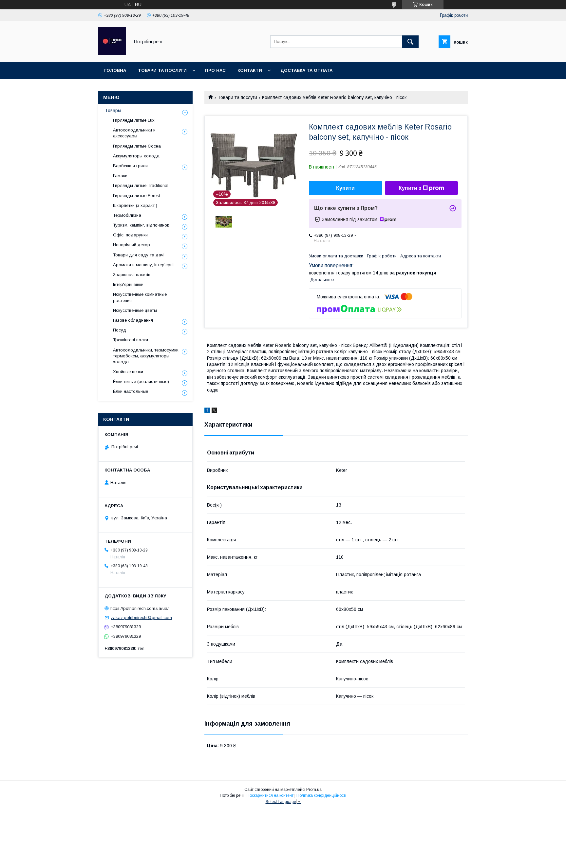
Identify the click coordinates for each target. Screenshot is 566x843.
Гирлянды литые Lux (134, 120)
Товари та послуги (162, 70)
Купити (345, 188)
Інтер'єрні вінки (128, 284)
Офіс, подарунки (130, 234)
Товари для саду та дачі (138, 254)
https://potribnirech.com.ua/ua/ (139, 608)
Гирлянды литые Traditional (140, 185)
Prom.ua (314, 789)
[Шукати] (410, 41)
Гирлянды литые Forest (136, 195)
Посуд (119, 330)
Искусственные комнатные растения (140, 297)
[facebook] (207, 411)
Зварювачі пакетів (131, 274)
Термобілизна (127, 215)
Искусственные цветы (135, 310)
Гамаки (120, 175)
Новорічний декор (131, 244)
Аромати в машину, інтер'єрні (143, 264)
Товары (113, 110)
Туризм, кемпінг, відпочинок (141, 225)
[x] (214, 411)
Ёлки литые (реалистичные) (141, 381)
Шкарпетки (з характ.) (135, 205)
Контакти (249, 70)
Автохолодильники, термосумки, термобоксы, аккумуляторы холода (146, 356)
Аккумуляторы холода (136, 155)
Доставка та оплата (306, 70)
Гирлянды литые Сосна (137, 146)
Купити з (410, 188)
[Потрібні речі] (112, 53)
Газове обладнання (133, 320)
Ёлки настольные (130, 391)
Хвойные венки (128, 371)
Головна (115, 70)
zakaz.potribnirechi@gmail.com (141, 617)
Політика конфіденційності (321, 795)
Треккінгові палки (130, 339)
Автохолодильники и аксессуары (134, 133)
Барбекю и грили (130, 165)
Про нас (215, 70)
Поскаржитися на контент (270, 795)
